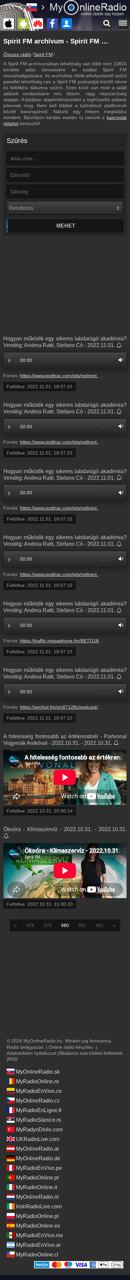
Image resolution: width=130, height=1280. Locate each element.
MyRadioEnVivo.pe (39, 1168)
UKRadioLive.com (37, 1139)
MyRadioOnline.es (38, 1226)
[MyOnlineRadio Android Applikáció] (25, 23)
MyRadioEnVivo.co (39, 1091)
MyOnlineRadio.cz (38, 1100)
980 (65, 925)
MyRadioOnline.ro (37, 1081)
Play (9, 360)
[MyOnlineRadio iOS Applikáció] (10, 23)
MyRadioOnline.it (36, 1187)
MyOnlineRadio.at (37, 1149)
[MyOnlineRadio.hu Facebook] (54, 23)
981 (82, 925)
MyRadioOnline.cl (37, 1254)
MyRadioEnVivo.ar (38, 1245)
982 (100, 925)
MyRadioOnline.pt (37, 1177)
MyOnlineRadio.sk (38, 1072)
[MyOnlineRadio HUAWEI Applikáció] (39, 23)
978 (30, 925)
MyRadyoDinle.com (39, 1129)
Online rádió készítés (71, 1047)
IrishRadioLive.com (39, 1206)
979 (48, 925)
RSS (12, 1059)
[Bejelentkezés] (68, 23)
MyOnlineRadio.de (38, 1158)
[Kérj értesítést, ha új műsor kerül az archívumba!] (119, 345)
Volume (119, 360)
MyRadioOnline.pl (37, 1216)
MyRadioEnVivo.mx (39, 1235)
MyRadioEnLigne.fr (39, 1110)
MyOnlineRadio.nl (37, 1197)
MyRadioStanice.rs (38, 1120)
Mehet (65, 226)
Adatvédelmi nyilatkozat (31, 1053)
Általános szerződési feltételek (91, 1053)
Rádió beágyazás (25, 1047)
